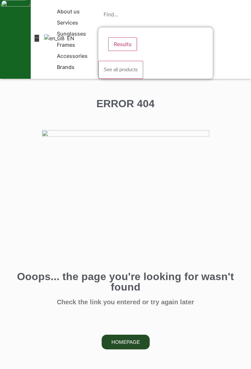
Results (122, 44)
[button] (72, 11)
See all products (121, 69)
